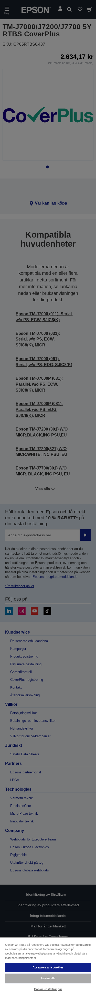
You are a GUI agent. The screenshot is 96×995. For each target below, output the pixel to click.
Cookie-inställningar (48, 989)
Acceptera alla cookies (48, 967)
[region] (48, 966)
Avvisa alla (48, 978)
